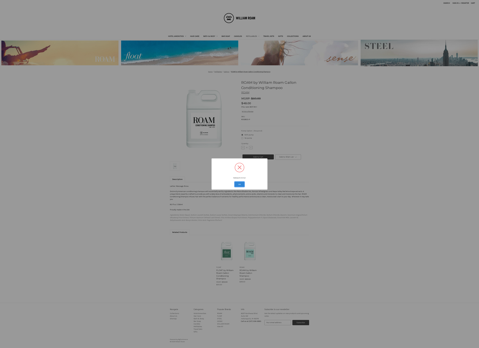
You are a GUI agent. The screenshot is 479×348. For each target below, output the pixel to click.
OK (239, 184)
